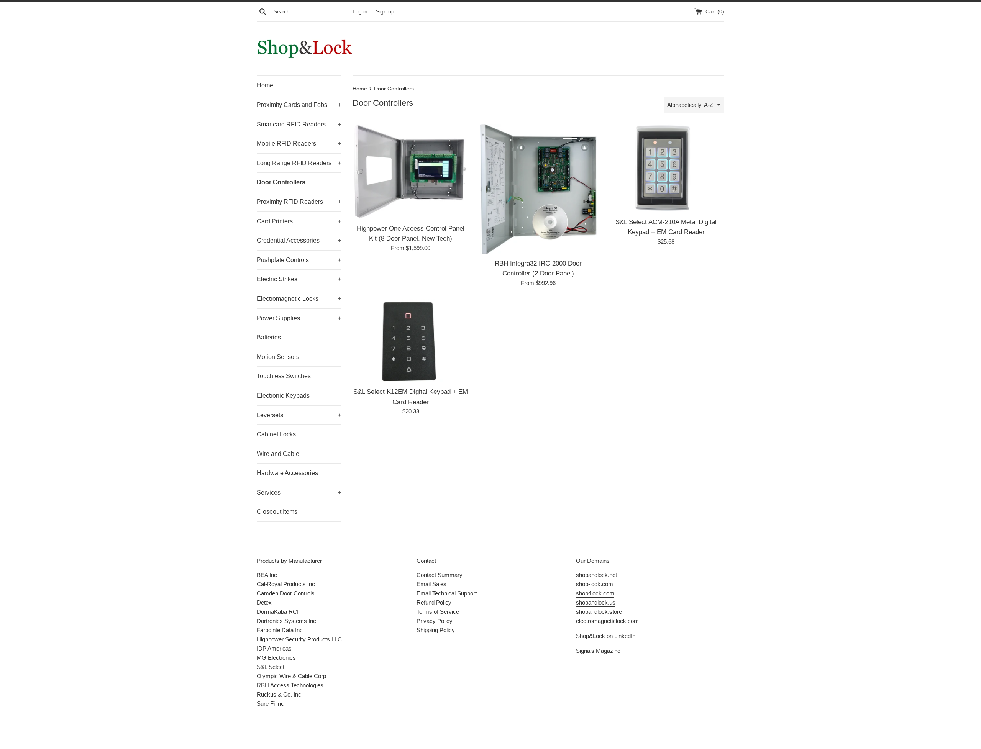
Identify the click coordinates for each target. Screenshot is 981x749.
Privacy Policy (435, 621)
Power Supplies (299, 318)
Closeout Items (277, 511)
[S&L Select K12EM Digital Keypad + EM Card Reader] (411, 341)
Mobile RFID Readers (299, 143)
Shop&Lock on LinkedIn (605, 636)
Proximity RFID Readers (299, 201)
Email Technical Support (447, 593)
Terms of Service (438, 611)
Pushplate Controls (299, 260)
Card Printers (299, 221)
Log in (360, 12)
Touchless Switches (284, 376)
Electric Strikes (299, 279)
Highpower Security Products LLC (299, 639)
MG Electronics (276, 657)
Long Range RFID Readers (299, 163)
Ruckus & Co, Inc (279, 694)
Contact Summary (440, 575)
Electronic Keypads (283, 395)
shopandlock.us (595, 602)
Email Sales (431, 584)
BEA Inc (267, 575)
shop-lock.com (594, 584)
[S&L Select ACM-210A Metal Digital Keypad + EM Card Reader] (666, 168)
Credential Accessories (299, 240)
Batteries (269, 337)
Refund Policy (434, 602)
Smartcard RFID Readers (299, 124)
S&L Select (270, 667)
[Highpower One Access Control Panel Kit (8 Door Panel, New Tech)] (411, 172)
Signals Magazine (598, 650)
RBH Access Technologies (290, 685)
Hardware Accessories (287, 473)
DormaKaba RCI (278, 611)
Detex (264, 602)
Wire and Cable (278, 454)
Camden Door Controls (286, 593)
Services (299, 492)
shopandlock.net (596, 575)
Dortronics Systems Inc (286, 621)
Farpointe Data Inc (280, 630)
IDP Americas (274, 648)
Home (265, 85)
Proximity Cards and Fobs (299, 105)
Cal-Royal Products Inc (286, 584)
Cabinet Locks (276, 434)
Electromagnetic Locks (299, 298)
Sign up (385, 12)
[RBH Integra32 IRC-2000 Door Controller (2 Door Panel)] (538, 189)
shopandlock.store (599, 611)
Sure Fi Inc (270, 703)
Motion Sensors (278, 357)
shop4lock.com (595, 593)
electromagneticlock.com (607, 621)
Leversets (299, 415)
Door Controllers (281, 182)
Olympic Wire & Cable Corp (291, 676)
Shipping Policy (436, 630)
